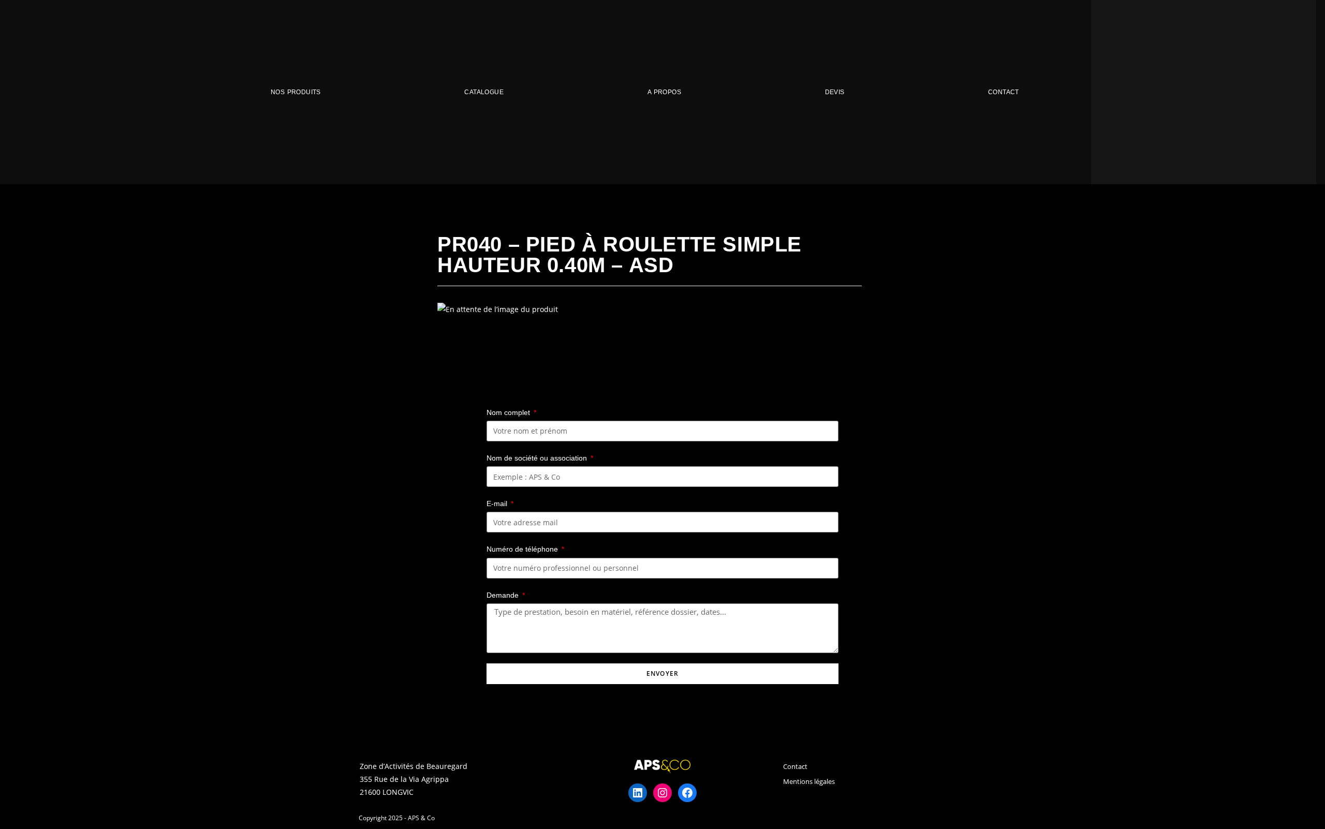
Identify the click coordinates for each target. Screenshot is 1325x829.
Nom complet (509, 412)
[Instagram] (662, 792)
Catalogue (484, 92)
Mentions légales (809, 781)
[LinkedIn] (637, 792)
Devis (835, 92)
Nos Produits (296, 92)
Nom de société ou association (538, 458)
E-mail (498, 503)
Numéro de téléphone (523, 549)
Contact (1003, 92)
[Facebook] (687, 792)
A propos (664, 92)
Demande (504, 595)
